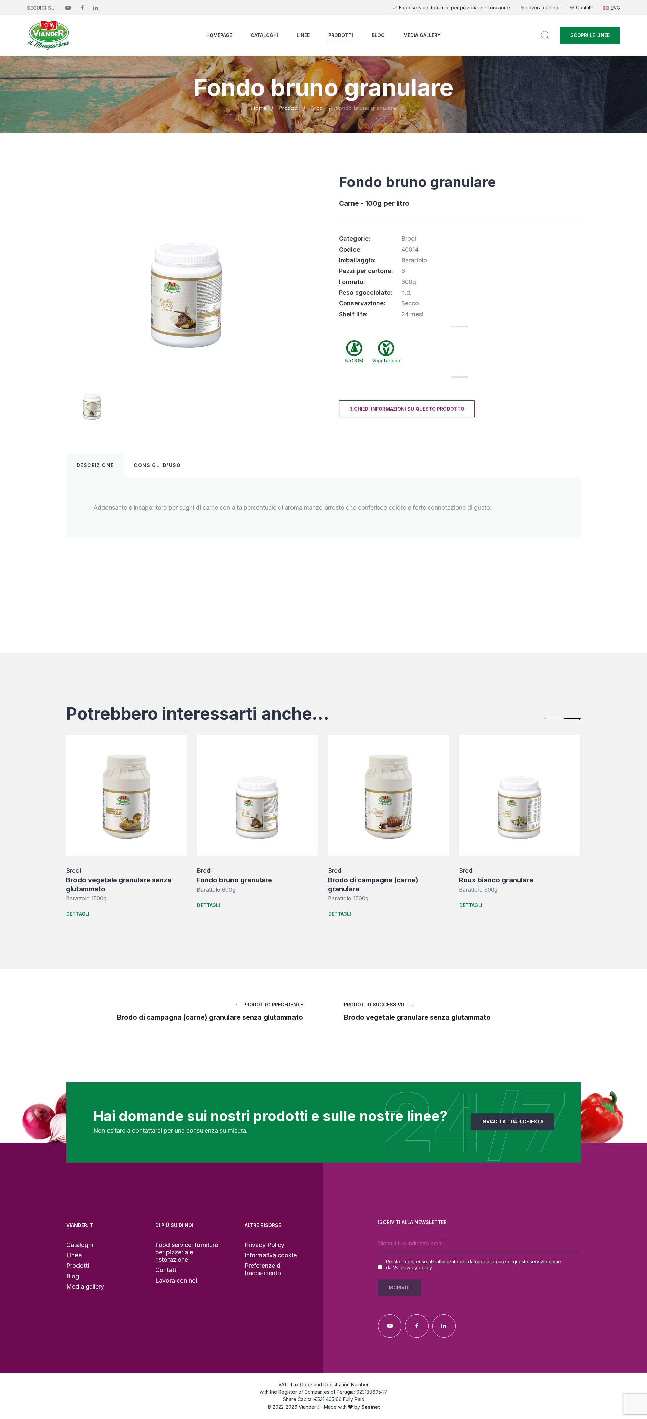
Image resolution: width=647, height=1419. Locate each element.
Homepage (219, 35)
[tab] (95, 465)
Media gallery (422, 35)
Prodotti (340, 35)
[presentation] (552, 718)
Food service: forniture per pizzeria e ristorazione (454, 7)
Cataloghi (264, 35)
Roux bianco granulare (496, 880)
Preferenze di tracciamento (263, 1269)
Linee (303, 35)
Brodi (317, 108)
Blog (378, 35)
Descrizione (95, 465)
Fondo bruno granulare (234, 880)
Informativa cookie (271, 1255)
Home (259, 108)
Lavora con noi (542, 7)
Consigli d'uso (157, 465)
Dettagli (77, 914)
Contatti (584, 7)
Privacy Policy (264, 1244)
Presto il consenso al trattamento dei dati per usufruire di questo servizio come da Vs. (473, 1264)
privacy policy (416, 1267)
